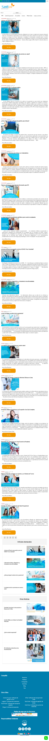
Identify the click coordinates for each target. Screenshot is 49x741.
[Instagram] (23, 730)
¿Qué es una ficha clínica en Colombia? (10, 20)
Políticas (24, 679)
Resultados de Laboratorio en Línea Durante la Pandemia (15, 441)
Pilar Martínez (8, 43)
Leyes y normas (37, 15)
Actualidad (17, 15)
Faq (24, 688)
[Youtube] (26, 730)
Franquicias (24, 681)
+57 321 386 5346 (6, 1)
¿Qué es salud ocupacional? (10, 632)
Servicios (24, 684)
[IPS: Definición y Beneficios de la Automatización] (36, 662)
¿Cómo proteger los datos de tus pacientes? (12, 313)
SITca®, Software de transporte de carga (33, 698)
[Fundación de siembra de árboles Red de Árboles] (24, 723)
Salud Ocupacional (9, 15)
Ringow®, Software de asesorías (11, 707)
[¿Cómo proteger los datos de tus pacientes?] (36, 580)
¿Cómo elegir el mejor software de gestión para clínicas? (15, 121)
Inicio (2, 15)
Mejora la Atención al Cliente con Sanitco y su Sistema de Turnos (17, 473)
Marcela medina (8, 110)
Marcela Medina (8, 303)
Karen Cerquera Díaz (9, 399)
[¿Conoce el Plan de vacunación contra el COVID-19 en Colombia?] (36, 555)
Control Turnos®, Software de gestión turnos (10, 698)
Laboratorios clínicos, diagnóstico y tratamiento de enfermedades (17, 281)
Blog (24, 686)
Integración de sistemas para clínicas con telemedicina (14, 153)
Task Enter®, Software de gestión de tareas (34, 702)
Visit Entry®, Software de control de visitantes (34, 705)
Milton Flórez (8, 239)
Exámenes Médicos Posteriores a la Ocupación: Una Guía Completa (18, 409)
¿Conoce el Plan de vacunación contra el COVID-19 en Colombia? (17, 249)
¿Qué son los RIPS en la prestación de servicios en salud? (15, 54)
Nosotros (24, 677)
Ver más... (9, 47)
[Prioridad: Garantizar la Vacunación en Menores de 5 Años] (36, 613)
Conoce (23, 15)
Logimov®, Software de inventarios (10, 701)
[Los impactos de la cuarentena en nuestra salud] (36, 593)
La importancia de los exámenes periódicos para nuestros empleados (18, 217)
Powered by (22, 735)
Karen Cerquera (8, 271)
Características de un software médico (10, 87)
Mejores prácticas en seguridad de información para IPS (15, 185)
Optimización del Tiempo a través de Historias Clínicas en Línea (17, 377)
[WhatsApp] (29, 730)
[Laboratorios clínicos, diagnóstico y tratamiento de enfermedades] (36, 568)
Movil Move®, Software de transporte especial (10, 704)
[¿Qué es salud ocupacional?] (36, 641)
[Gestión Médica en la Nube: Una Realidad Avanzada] (36, 625)
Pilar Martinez (8, 335)
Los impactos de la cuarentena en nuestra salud (13, 345)
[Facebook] (19, 730)
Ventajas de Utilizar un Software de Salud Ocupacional (15, 506)
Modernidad (29, 15)
